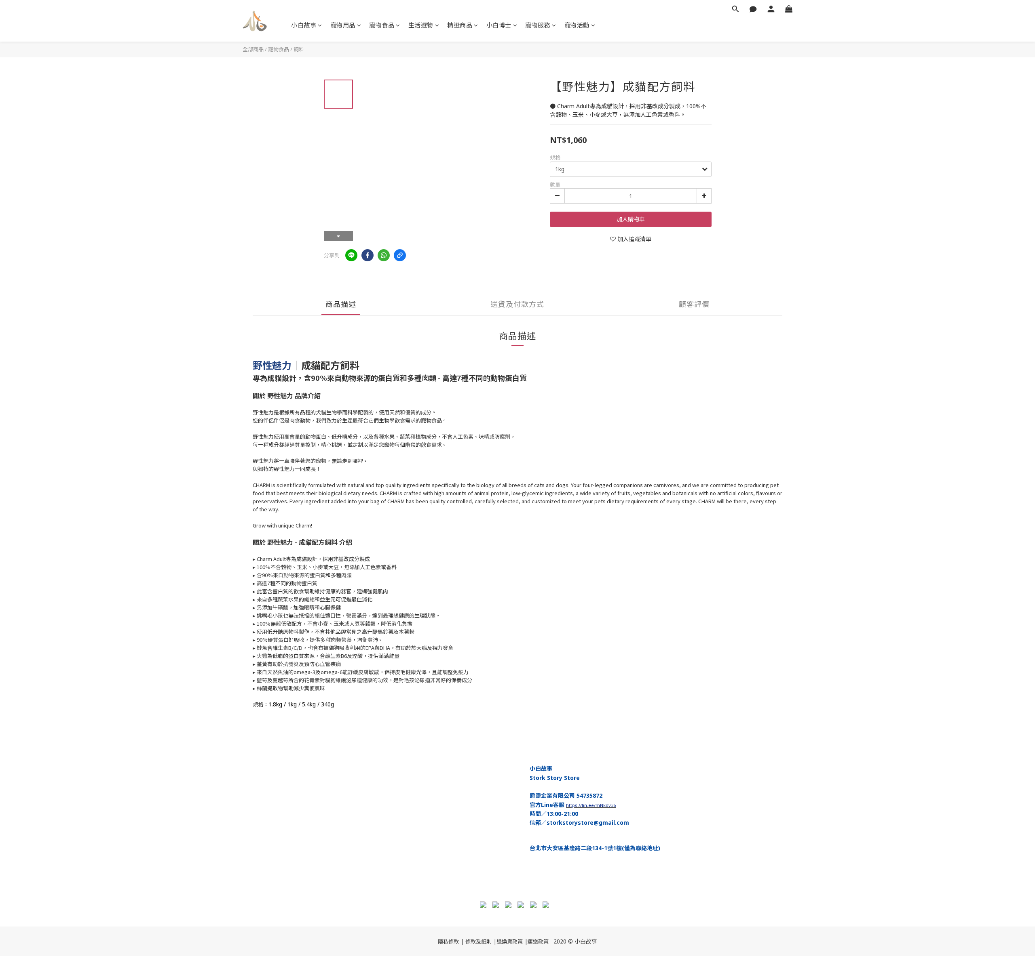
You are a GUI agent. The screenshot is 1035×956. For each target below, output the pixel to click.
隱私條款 (448, 941)
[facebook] (367, 255)
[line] (351, 255)
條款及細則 (478, 941)
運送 (533, 941)
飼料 (299, 49)
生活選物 (420, 25)
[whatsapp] (384, 255)
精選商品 (459, 25)
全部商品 (253, 49)
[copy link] (400, 255)
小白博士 (498, 25)
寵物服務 (537, 25)
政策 (543, 941)
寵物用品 (342, 25)
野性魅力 (272, 365)
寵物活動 (576, 25)
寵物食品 (381, 25)
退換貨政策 (509, 941)
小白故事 (303, 25)
